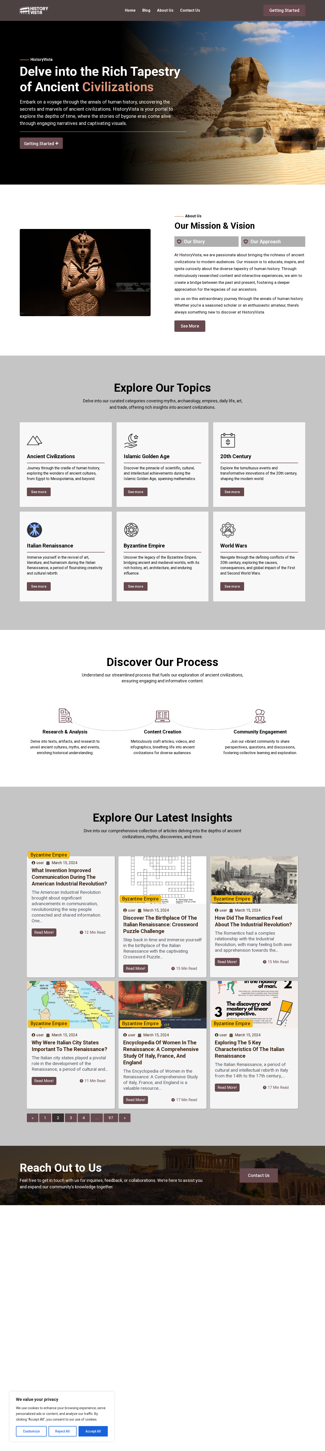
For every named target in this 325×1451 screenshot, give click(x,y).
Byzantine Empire (48, 855)
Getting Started (284, 10)
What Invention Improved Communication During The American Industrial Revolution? (69, 877)
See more (38, 492)
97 (110, 1117)
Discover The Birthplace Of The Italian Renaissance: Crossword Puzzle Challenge (160, 924)
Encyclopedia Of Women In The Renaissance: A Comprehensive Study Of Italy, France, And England (161, 1053)
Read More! (44, 932)
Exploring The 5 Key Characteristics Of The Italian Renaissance (249, 1049)
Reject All (62, 1431)
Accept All (93, 1431)
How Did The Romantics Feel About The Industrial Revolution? (253, 921)
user (40, 863)
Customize (31, 1431)
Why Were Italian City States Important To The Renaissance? (69, 1046)
